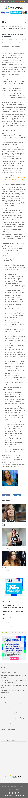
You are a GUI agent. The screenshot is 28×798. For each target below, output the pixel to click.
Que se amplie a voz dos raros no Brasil (11, 548)
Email (24, 39)
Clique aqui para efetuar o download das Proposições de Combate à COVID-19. (13, 179)
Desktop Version (9, 795)
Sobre (2, 733)
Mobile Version (19, 795)
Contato (2, 737)
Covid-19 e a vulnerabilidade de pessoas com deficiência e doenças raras (13, 568)
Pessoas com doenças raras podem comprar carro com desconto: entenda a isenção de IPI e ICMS (14, 612)
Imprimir (19, 39)
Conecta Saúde (21, 788)
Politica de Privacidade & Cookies (8, 740)
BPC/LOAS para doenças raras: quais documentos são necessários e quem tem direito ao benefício (13, 607)
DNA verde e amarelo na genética (8, 672)
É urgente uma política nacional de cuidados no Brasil (14, 524)
